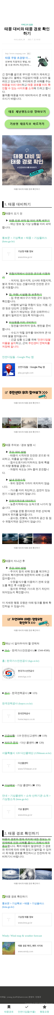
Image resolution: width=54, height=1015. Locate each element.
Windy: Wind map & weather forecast (22, 935)
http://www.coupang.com (15, 53)
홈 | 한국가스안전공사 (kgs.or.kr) (20, 660)
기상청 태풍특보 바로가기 (27, 124)
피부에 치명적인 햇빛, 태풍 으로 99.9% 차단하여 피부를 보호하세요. (18, 63)
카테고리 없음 (27, 24)
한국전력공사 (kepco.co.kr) (17, 703)
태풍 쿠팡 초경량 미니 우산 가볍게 (18, 58)
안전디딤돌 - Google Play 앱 (18, 357)
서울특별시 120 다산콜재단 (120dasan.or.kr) (26, 753)
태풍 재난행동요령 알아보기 (27, 111)
